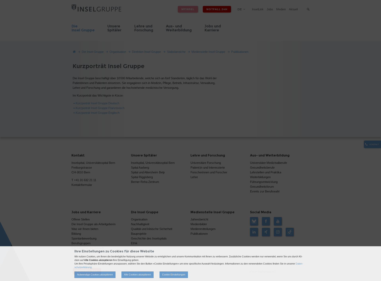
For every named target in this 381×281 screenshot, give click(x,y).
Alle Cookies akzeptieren (137, 274)
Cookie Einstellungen (173, 274)
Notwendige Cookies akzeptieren (95, 274)
